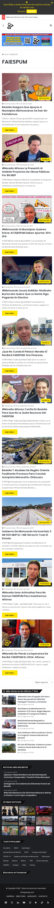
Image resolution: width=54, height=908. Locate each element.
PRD (31, 861)
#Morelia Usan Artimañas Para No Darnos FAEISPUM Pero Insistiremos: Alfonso (24, 596)
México (23, 861)
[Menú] (3, 26)
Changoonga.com (27, 892)
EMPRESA (10, 896)
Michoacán (46, 856)
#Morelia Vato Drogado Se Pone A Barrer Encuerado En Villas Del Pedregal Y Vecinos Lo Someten (34, 699)
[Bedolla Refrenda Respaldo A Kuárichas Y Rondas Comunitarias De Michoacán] (9, 724)
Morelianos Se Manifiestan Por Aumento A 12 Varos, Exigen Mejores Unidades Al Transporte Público (34, 711)
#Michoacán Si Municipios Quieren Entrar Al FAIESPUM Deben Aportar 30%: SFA (26, 233)
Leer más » (9, 130)
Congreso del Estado (39, 852)
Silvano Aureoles (42, 861)
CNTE (26, 852)
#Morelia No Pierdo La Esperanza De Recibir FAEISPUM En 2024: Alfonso (25, 655)
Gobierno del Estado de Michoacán (26, 856)
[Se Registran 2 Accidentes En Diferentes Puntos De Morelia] (27, 810)
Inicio (6, 54)
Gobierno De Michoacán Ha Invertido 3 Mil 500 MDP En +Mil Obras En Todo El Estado (26, 535)
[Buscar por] (51, 26)
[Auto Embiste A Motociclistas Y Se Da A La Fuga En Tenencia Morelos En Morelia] (9, 736)
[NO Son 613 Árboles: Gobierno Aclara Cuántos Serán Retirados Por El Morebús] (9, 748)
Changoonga (8, 287)
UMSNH (6, 865)
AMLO (16, 848)
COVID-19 (6, 856)
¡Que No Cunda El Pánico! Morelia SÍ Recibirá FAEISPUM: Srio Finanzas (24, 353)
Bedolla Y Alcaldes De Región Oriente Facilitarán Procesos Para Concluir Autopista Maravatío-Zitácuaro (25, 473)
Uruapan (16, 865)
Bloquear (21, 11)
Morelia (6, 861)
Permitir (32, 11)
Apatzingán (26, 848)
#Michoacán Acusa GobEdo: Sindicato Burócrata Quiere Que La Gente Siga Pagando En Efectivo (26, 294)
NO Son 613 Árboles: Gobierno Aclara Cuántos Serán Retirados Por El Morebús (34, 747)
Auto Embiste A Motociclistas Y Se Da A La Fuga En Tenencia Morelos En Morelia (35, 735)
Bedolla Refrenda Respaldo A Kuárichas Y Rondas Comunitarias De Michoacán (35, 723)
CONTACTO (42, 896)
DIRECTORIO (20, 896)
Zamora (32, 865)
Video (24, 865)
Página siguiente (41, 682)
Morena (14, 861)
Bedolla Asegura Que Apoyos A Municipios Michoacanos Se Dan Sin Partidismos (24, 110)
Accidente (6, 848)
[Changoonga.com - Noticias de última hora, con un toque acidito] (10, 25)
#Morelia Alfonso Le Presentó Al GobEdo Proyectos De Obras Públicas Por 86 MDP (26, 171)
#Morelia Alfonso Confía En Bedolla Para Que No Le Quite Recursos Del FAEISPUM (24, 413)
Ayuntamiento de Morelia (12, 852)
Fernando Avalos (10, 104)
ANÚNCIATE (32, 896)
